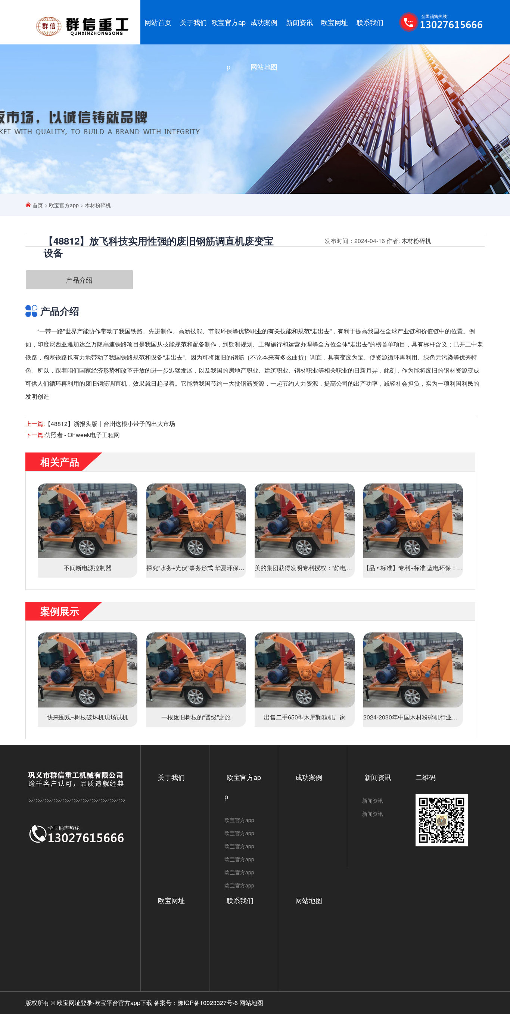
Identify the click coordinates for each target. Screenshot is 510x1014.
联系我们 (370, 22)
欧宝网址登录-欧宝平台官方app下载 (104, 1002)
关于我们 (193, 22)
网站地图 (264, 66)
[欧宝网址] (82, 36)
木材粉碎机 (98, 205)
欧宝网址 (334, 22)
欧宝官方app (228, 44)
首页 (37, 205)
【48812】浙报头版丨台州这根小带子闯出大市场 (110, 423)
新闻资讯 (299, 22)
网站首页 (157, 22)
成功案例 (264, 22)
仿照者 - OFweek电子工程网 (82, 434)
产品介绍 (79, 279)
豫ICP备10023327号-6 (208, 1002)
